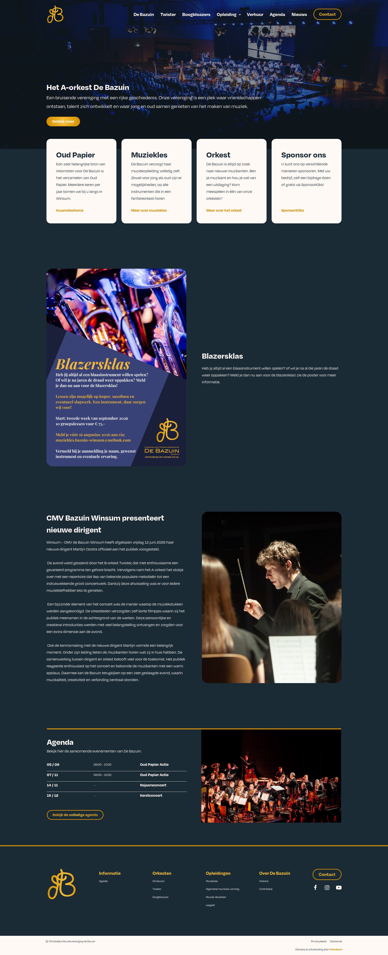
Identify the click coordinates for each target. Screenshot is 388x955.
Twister (168, 14)
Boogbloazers (196, 14)
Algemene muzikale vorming (222, 889)
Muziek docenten (216, 897)
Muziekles (212, 881)
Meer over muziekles (149, 210)
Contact (327, 14)
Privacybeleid (319, 941)
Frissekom (336, 949)
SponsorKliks (292, 210)
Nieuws (299, 14)
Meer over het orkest (224, 210)
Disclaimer (336, 941)
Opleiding (226, 14)
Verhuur (255, 14)
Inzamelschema (69, 210)
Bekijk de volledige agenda (75, 814)
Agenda (277, 14)
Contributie (265, 889)
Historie (263, 881)
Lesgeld (210, 905)
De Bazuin (144, 14)
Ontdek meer (63, 121)
